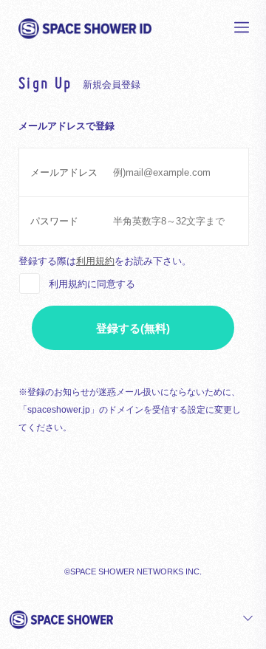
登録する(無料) (133, 328)
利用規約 (95, 261)
